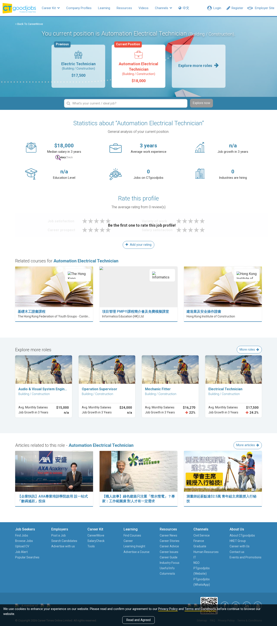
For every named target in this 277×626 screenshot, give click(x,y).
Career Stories (169, 541)
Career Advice (169, 546)
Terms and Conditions (200, 609)
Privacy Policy (168, 609)
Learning (104, 8)
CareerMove (95, 535)
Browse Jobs (24, 541)
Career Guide (168, 557)
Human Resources (206, 552)
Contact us (237, 552)
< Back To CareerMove (29, 24)
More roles (247, 349)
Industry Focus (169, 562)
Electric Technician (76, 61)
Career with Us (240, 546)
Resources (124, 8)
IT (194, 557)
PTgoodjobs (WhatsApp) (201, 581)
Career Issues (169, 552)
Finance (198, 541)
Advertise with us (63, 546)
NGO (196, 562)
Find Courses (132, 535)
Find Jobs (21, 535)
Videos (143, 8)
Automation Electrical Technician (137, 64)
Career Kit (49, 8)
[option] (78, 66)
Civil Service (201, 535)
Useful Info (167, 568)
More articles (245, 445)
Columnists (167, 573)
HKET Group (238, 541)
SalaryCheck (96, 541)
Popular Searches (27, 557)
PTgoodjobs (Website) (201, 570)
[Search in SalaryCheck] (64, 157)
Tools (91, 546)
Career (128, 541)
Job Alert (21, 552)
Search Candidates (64, 541)
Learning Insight (134, 546)
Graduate (199, 546)
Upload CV (22, 546)
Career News (168, 535)
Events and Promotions (245, 557)
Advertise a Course (137, 552)
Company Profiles (79, 8)
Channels (162, 8)
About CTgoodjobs (242, 535)
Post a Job (58, 535)
